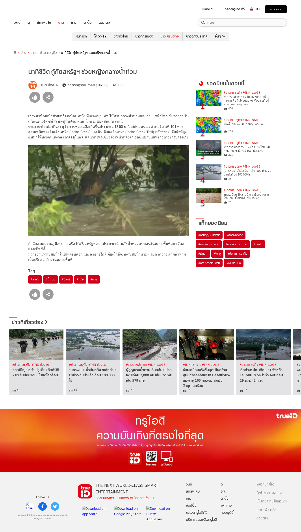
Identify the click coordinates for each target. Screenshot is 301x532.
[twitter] (54, 506)
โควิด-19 (100, 36)
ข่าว (33, 52)
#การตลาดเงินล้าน (209, 263)
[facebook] (42, 506)
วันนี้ (17, 22)
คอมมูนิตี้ (227, 512)
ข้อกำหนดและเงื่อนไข (269, 493)
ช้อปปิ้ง (191, 505)
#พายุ (93, 279)
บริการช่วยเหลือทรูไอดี (201, 519)
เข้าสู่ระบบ (275, 9)
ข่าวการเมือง (144, 36)
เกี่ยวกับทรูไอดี (265, 484)
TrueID (27, 9)
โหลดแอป (208, 9)
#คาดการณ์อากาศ (236, 244)
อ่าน (61, 22)
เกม (73, 22)
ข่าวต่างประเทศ (197, 36)
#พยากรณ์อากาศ (208, 244)
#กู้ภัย (80, 279)
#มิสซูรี (66, 279)
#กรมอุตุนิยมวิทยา (209, 235)
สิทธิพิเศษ (44, 22)
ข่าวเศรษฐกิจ (169, 36)
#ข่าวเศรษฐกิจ (233, 92)
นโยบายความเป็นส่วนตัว (271, 501)
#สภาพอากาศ (235, 235)
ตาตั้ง (88, 22)
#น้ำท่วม (50, 279)
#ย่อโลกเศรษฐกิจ (237, 253)
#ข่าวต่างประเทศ (137, 364)
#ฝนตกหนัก (234, 263)
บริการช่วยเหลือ (266, 510)
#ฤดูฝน (258, 244)
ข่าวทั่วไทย (121, 36)
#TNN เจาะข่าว (192, 364)
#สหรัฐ (35, 279)
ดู (29, 22)
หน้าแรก (81, 36)
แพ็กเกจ (226, 505)
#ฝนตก (202, 253)
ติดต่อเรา (262, 518)
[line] (30, 506)
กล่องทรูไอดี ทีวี (235, 9)
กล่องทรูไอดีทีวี (196, 512)
